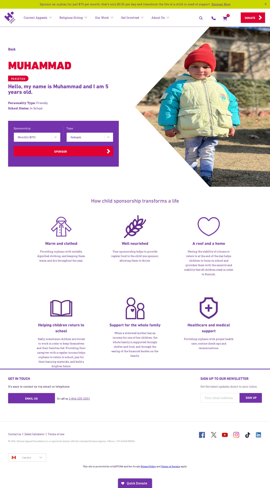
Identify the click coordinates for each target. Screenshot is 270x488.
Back (12, 49)
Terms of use (56, 434)
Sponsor (60, 151)
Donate (250, 18)
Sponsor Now (220, 4)
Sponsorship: (22, 128)
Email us (31, 398)
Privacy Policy (148, 466)
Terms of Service (170, 466)
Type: (69, 128)
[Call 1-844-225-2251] (213, 19)
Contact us (14, 434)
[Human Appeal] (10, 17)
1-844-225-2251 (79, 398)
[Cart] (225, 19)
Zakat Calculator (34, 434)
